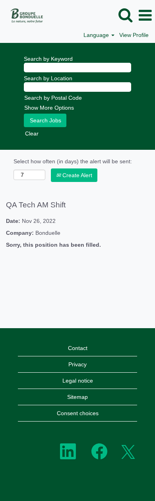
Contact (77, 348)
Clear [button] (32, 133)
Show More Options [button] (49, 107)
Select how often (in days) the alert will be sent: (73, 161)
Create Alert (76, 175)
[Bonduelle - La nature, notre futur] (24, 15)
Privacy (77, 364)
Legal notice (77, 380)
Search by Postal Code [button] (53, 98)
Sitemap (77, 397)
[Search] (125, 15)
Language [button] (96, 35)
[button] (145, 15)
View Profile (134, 35)
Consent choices (78, 413)
